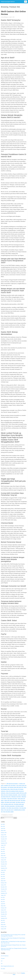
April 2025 (3, 853)
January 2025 (3, 859)
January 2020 (3, 928)
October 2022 (3, 916)
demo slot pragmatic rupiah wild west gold (16, 793)
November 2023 (4, 889)
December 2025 (4, 836)
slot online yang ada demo (12, 808)
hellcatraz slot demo (16, 796)
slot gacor (3, 958)
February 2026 (3, 832)
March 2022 (3, 924)
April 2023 (3, 903)
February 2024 (3, 882)
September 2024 (4, 868)
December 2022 (4, 912)
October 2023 (3, 891)
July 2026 (3, 824)
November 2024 (4, 864)
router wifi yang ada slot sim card (12, 800)
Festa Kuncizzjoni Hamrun (8, 1)
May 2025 (3, 851)
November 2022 (4, 914)
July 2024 (3, 872)
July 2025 (3, 847)
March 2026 (3, 830)
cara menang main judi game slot (15, 787)
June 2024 (3, 874)
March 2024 (3, 880)
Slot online (3, 968)
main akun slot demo (12, 798)
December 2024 (4, 861)
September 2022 (4, 918)
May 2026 (3, 826)
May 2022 (3, 920)
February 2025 (3, 857)
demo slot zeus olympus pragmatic (9, 795)
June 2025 (3, 849)
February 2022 (3, 926)
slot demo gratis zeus (8, 804)
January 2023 (3, 910)
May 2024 (3, 876)
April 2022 (3, 922)
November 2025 (4, 839)
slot (1, 960)
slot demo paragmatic (10, 806)
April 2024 (3, 878)
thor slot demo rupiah (8, 811)
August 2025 (3, 845)
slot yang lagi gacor (8, 809)
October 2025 (3, 841)
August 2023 (3, 895)
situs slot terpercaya (4, 955)
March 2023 (3, 905)
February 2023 (3, 907)
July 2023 (3, 897)
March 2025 (3, 855)
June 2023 (3, 899)
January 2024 (3, 884)
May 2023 (3, 901)
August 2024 (3, 870)
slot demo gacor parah (10, 802)
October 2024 (3, 866)
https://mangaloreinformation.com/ (7, 966)
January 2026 (3, 834)
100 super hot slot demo (12, 783)
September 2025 (4, 843)
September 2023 (4, 893)
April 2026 (3, 828)
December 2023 (4, 887)
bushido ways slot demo (10, 785)
